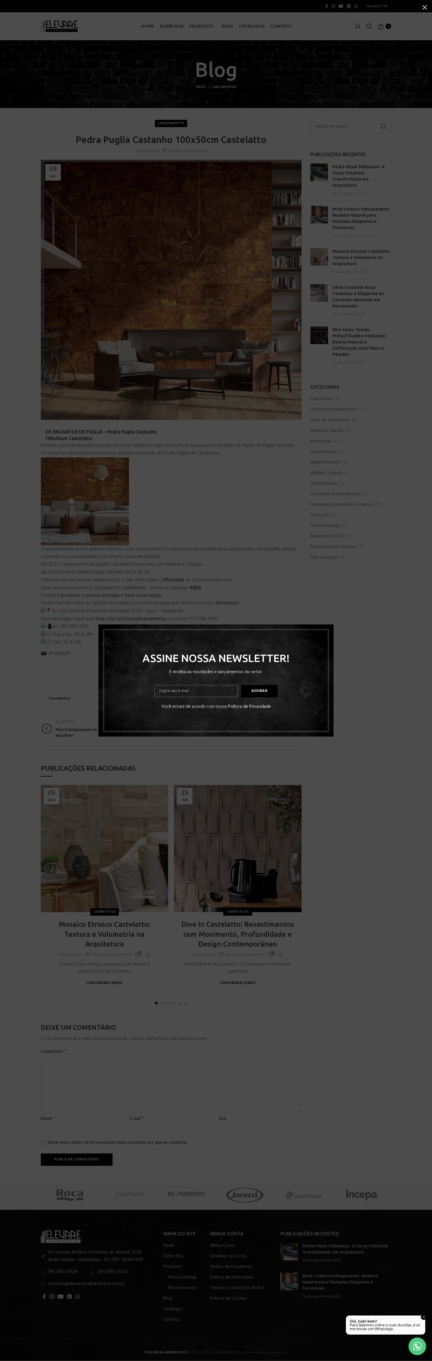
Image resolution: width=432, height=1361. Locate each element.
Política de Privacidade (249, 706)
